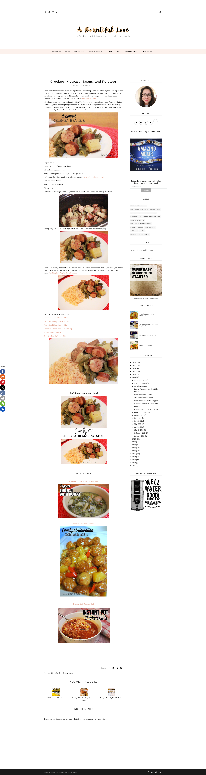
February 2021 (139, 433)
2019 (134, 442)
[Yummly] (2, 377)
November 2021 (140, 383)
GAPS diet (134, 230)
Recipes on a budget (138, 206)
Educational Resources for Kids (143, 213)
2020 (134, 439)
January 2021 (139, 436)
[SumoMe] (2, 409)
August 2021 (138, 415)
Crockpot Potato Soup (143, 395)
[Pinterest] (2, 382)
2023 (134, 371)
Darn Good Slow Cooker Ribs (55, 325)
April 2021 (138, 427)
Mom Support (135, 216)
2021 (134, 377)
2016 (134, 451)
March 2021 (138, 430)
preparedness (150, 227)
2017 (134, 448)
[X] (2, 387)
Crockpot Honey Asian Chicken (56, 321)
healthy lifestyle (137, 220)
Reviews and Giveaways (139, 209)
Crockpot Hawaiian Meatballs (83, 524)
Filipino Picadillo (145, 345)
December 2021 (140, 380)
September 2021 (140, 412)
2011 (133, 466)
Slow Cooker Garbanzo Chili (55, 336)
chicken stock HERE (89, 98)
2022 (134, 374)
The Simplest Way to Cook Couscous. (63, 273)
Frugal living (155, 209)
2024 (134, 368)
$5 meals (54, 673)
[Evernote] (2, 403)
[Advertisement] (39, 5)
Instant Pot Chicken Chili (83, 604)
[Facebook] (2, 371)
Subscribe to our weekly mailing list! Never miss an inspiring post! (146, 182)
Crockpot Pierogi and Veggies (146, 401)
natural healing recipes (139, 234)
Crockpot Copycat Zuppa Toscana (83, 481)
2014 (134, 457)
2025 (134, 365)
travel (142, 230)
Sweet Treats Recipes (151, 216)
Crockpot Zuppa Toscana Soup (146, 409)
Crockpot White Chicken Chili (56, 318)
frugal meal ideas (66, 673)
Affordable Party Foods (143, 398)
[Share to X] (113, 668)
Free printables (136, 227)
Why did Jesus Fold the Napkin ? (148, 325)
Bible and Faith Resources (140, 223)
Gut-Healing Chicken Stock (93, 177)
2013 (134, 460)
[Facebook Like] (2, 393)
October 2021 (139, 386)
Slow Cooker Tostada (52, 332)
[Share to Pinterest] (117, 668)
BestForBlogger (72, 772)
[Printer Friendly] (2, 398)
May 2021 (137, 424)
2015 (134, 454)
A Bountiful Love (55, 772)
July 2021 (137, 418)
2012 (134, 463)
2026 (134, 362)
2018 (134, 445)
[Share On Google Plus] (121, 668)
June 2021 (138, 421)
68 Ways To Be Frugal (148, 335)
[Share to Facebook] (109, 668)
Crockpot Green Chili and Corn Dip (58, 329)
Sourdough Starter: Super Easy (146, 298)
